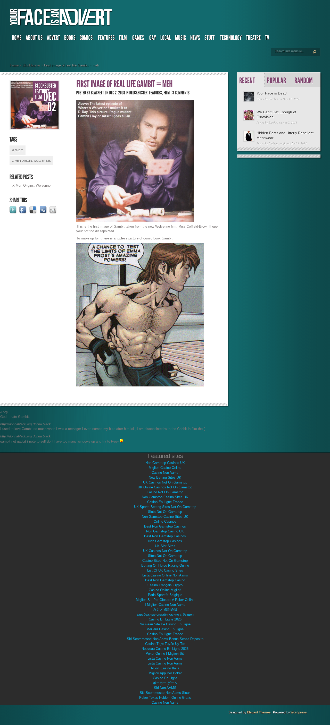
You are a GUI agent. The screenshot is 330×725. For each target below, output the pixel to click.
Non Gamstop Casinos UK (165, 463)
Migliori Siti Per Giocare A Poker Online (165, 600)
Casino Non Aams (165, 472)
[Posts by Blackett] (97, 92)
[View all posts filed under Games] (138, 39)
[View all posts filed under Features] (106, 39)
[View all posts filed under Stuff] (210, 39)
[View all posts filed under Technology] (231, 39)
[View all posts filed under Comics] (87, 39)
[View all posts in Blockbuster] (45, 86)
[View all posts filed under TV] (268, 39)
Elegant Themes (259, 712)
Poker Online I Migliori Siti (165, 653)
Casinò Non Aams (165, 702)
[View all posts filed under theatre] (253, 39)
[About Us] (34, 39)
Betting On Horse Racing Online (165, 565)
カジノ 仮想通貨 (165, 609)
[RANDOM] (306, 80)
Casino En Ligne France (165, 502)
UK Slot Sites (165, 546)
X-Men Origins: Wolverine (31, 185)
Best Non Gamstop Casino (165, 580)
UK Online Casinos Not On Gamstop (165, 487)
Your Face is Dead (272, 93)
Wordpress (299, 712)
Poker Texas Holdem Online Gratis (165, 698)
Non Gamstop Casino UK (165, 531)
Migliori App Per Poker (165, 673)
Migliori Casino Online (165, 468)
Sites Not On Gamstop (165, 556)
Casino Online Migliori (165, 590)
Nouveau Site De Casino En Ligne (165, 624)
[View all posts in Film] (38, 97)
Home (14, 65)
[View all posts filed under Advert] (53, 39)
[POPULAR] (278, 80)
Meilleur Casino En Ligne (165, 629)
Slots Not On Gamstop (165, 512)
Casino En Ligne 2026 (165, 619)
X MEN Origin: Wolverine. (31, 160)
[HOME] (17, 39)
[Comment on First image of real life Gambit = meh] (181, 92)
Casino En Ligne (165, 678)
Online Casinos (165, 521)
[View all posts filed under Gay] (152, 39)
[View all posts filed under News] (195, 39)
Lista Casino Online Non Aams (165, 575)
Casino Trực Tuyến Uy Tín (165, 644)
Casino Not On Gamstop (165, 492)
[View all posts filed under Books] (70, 39)
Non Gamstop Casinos (165, 541)
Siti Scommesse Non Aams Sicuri (165, 693)
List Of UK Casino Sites (165, 570)
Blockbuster (31, 65)
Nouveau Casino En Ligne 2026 (165, 649)
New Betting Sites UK (165, 477)
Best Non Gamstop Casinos (165, 526)
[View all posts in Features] (42, 91)
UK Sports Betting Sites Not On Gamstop (165, 507)
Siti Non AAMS (165, 688)
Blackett (273, 99)
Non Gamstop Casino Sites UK (165, 497)
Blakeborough (277, 143)
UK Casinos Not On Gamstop (165, 482)
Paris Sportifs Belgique (165, 595)
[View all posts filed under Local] (165, 39)
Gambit (17, 150)
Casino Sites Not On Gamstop (165, 561)
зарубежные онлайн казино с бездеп (165, 614)
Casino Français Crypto (165, 585)
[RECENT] (251, 80)
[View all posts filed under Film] (123, 39)
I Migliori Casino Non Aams (165, 605)
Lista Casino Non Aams (165, 658)
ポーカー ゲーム (165, 683)
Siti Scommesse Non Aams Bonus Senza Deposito (165, 639)
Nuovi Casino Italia (165, 668)
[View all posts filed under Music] (180, 39)
